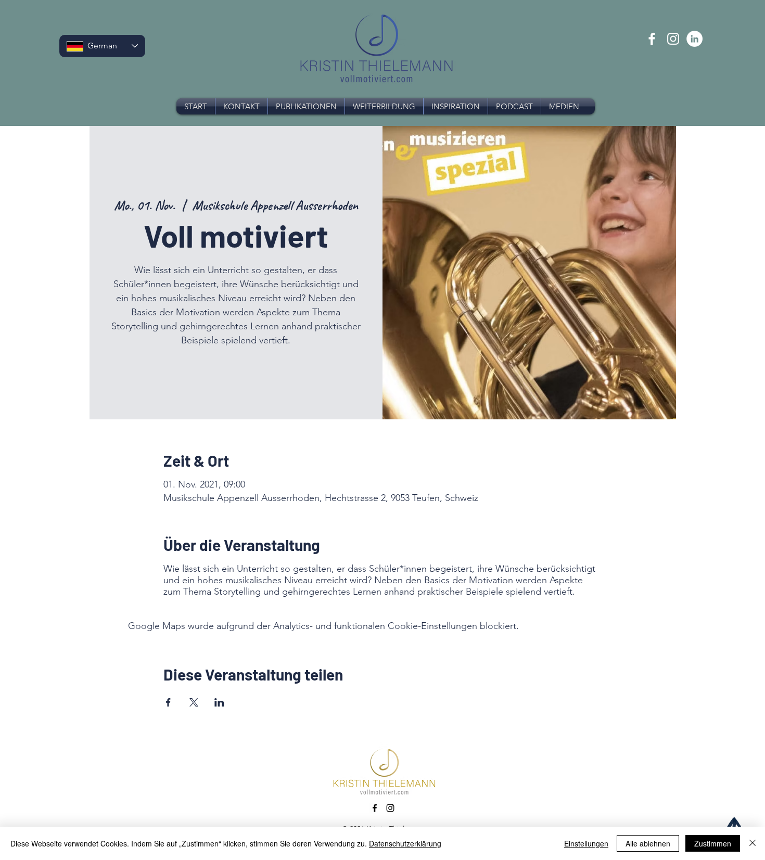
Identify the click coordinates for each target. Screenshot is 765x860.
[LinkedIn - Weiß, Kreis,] (694, 39)
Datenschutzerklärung (405, 843)
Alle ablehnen (648, 843)
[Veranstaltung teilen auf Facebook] (168, 702)
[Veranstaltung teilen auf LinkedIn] (219, 702)
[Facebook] (652, 39)
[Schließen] (752, 843)
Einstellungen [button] (586, 843)
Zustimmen (712, 843)
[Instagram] (673, 39)
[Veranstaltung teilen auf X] (194, 702)
